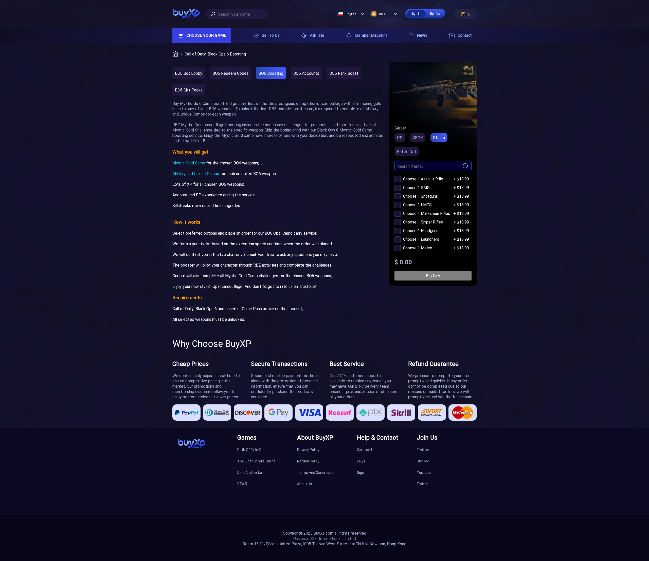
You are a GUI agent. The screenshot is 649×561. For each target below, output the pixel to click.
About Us (304, 483)
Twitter (423, 449)
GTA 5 (242, 483)
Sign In (362, 472)
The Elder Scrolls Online (256, 461)
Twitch (422, 483)
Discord (423, 461)
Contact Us (366, 449)
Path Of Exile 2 (249, 449)
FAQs (361, 461)
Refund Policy (308, 461)
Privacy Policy (308, 449)
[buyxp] (188, 14)
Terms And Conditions (315, 472)
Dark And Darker (250, 472)
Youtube (424, 472)
